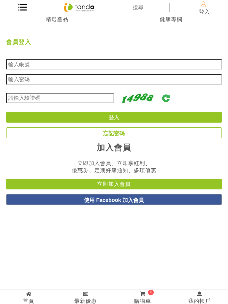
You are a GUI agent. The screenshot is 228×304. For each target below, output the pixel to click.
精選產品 (57, 19)
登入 (204, 12)
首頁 (28, 301)
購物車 (143, 297)
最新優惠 (85, 301)
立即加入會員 (114, 184)
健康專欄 (171, 19)
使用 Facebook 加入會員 (114, 200)
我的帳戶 (199, 301)
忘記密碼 (114, 133)
